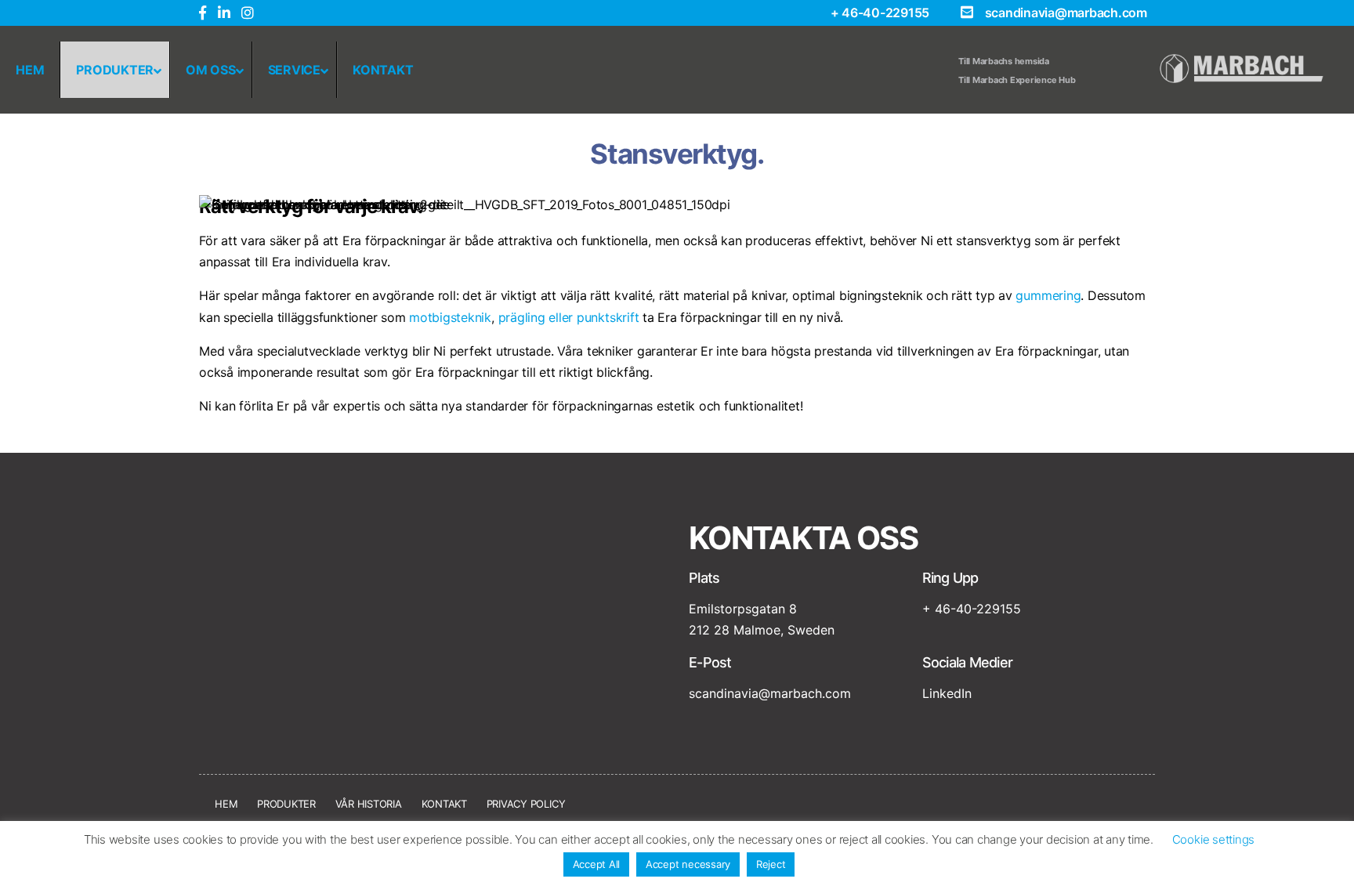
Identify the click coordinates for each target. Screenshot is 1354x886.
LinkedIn (947, 693)
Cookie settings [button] (1213, 839)
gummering (1048, 295)
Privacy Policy (526, 803)
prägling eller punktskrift (568, 317)
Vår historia (368, 803)
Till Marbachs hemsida (1003, 61)
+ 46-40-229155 (880, 12)
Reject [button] (771, 864)
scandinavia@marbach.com (1066, 12)
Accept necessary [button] (688, 864)
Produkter (286, 803)
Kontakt (444, 803)
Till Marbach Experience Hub (1017, 79)
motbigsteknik (450, 317)
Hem (226, 803)
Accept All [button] (597, 864)
